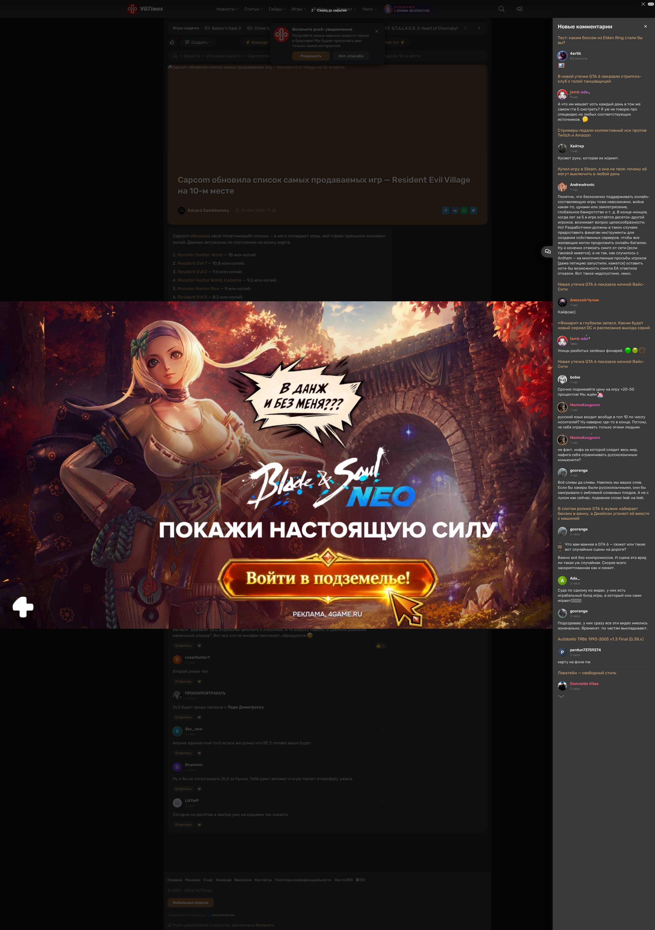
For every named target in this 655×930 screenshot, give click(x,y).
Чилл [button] (367, 9)
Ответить (183, 646)
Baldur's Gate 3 (226, 28)
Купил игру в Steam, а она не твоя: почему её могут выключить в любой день (602, 171)
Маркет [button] (344, 9)
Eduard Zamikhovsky (208, 210)
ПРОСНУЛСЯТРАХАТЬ (205, 693)
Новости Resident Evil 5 (197, 481)
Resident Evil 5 (192, 297)
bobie (575, 377)
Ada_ (575, 578)
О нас (208, 880)
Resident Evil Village (200, 330)
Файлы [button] (319, 9)
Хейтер (577, 146)
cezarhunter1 (197, 657)
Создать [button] (199, 42)
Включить (265, 925)
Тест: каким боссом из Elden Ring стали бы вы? (600, 40)
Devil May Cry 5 (366, 404)
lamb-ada (579, 92)
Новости (192, 55)
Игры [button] (297, 9)
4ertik (575, 53)
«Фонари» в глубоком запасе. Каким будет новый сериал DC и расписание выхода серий (604, 325)
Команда (223, 880)
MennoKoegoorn (585, 405)
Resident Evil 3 (301, 404)
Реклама (192, 880)
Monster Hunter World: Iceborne (210, 280)
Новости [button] (225, 9)
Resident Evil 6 (192, 305)
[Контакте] (455, 210)
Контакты (263, 880)
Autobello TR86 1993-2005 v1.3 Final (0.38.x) (600, 639)
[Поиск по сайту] (501, 9)
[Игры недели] (479, 27)
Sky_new (193, 729)
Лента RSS (343, 880)
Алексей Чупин (584, 300)
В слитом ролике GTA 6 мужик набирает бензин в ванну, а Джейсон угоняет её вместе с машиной (603, 513)
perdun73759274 (585, 650)
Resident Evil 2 (192, 271)
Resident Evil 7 (192, 263)
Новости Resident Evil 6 (244, 481)
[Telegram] (446, 210)
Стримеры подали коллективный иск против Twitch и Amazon (602, 133)
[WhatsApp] (464, 210)
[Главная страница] (145, 9)
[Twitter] (473, 210)
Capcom (184, 487)
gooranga (579, 470)
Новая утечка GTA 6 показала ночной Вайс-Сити (601, 287)
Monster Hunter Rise (198, 288)
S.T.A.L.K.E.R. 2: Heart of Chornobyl (425, 28)
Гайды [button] (275, 9)
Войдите (184, 602)
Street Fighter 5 (194, 322)
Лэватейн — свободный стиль (587, 672)
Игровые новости (224, 55)
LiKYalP (192, 800)
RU (362, 880)
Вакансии (243, 880)
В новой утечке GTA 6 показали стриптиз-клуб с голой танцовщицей (599, 79)
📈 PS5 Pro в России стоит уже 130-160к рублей (227, 452)
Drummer (194, 764)
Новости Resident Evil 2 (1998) (297, 481)
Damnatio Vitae (584, 683)
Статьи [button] (251, 9)
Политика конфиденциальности (303, 880)
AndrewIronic (582, 184)
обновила (200, 235)
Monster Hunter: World (200, 254)
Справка (175, 880)
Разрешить (310, 56)
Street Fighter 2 (194, 313)
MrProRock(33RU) (201, 615)
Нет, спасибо (351, 56)
